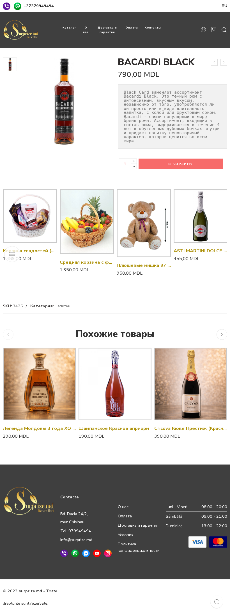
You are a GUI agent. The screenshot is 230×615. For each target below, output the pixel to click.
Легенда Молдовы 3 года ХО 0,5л (39, 428)
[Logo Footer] (29, 500)
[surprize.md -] (21, 30)
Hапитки (62, 306)
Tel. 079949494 (75, 531)
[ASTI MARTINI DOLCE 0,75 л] (201, 216)
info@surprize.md (76, 540)
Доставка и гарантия (107, 30)
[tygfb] (10, 64)
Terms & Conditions (135, 591)
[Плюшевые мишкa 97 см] (144, 223)
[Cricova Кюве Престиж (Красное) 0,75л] (190, 384)
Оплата (132, 27)
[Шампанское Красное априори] (115, 384)
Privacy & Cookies (95, 591)
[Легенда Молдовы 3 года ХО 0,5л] (39, 384)
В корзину (180, 164)
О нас (86, 30)
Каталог (70, 27)
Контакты (153, 27)
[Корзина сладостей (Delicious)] (30, 216)
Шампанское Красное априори (114, 428)
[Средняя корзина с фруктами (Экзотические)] (87, 221)
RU (224, 5)
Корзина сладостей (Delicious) (30, 251)
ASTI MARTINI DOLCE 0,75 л (201, 251)
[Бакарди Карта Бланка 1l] (214, 62)
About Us (92, 603)
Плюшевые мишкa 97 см (144, 265)
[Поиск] (224, 30)
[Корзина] (214, 30)
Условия (126, 535)
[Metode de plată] (207, 541)
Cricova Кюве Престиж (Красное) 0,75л (190, 428)
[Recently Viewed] (216, 601)
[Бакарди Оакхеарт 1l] (223, 62)
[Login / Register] (203, 30)
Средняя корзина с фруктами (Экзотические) (87, 262)
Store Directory (201, 591)
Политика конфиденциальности (139, 547)
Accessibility (170, 591)
